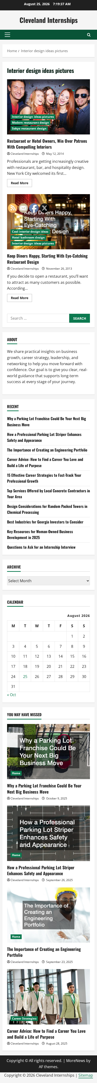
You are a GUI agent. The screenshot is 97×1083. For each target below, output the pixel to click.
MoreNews (75, 1060)
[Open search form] (89, 34)
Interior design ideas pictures (33, 117)
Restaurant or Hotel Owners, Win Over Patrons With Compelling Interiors (48, 107)
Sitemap (85, 1075)
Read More (21, 183)
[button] (7, 35)
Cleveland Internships (49, 20)
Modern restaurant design (30, 123)
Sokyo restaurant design (29, 128)
